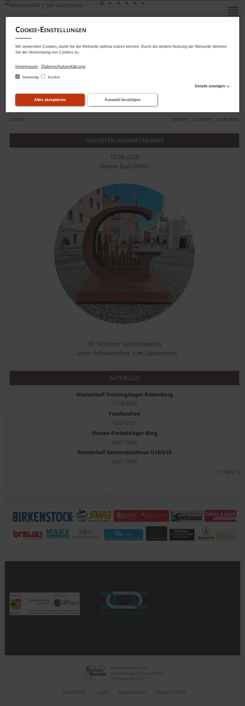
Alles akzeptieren (50, 100)
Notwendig (30, 77)
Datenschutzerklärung (63, 66)
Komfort (53, 77)
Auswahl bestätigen (122, 100)
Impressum (26, 66)
